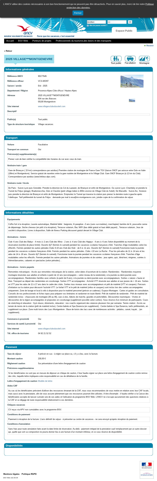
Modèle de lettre (45, 381)
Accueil (10, 40)
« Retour (8, 51)
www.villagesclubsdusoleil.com (51, 106)
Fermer (78, 13)
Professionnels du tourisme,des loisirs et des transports (83, 40)
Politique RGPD (29, 474)
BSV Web (23, 40)
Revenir (150, 45)
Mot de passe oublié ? (98, 25)
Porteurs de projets (41, 40)
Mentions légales (11, 474)
